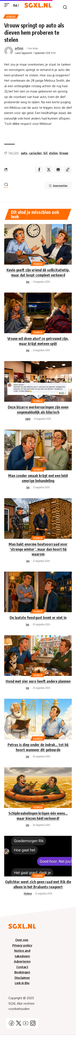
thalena (28, 893)
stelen (53, 153)
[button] (67, 169)
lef (45, 153)
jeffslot (19, 48)
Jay (27, 281)
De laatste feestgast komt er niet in (38, 617)
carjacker (35, 153)
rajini (27, 418)
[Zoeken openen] (65, 7)
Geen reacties (60, 185)
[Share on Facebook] (39, 169)
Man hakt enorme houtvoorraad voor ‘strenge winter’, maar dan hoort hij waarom (38, 549)
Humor (11, 16)
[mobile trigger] (7, 5)
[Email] (58, 169)
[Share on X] (48, 169)
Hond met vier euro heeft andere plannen (38, 681)
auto (24, 153)
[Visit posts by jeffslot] (8, 51)
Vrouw (63, 153)
